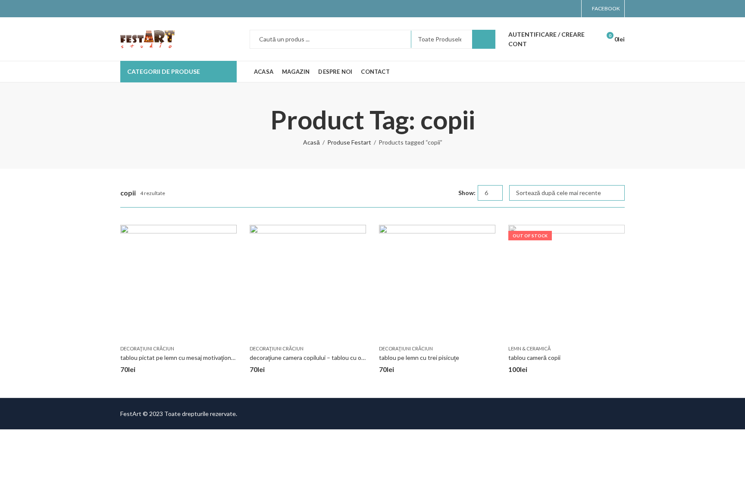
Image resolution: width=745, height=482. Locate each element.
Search (483, 39)
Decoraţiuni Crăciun (147, 348)
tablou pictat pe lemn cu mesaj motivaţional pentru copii (194, 357)
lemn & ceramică (529, 348)
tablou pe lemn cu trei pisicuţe (419, 357)
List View (448, 193)
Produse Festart (349, 142)
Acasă (311, 142)
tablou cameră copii (534, 357)
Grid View (435, 193)
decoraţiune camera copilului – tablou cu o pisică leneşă (324, 357)
